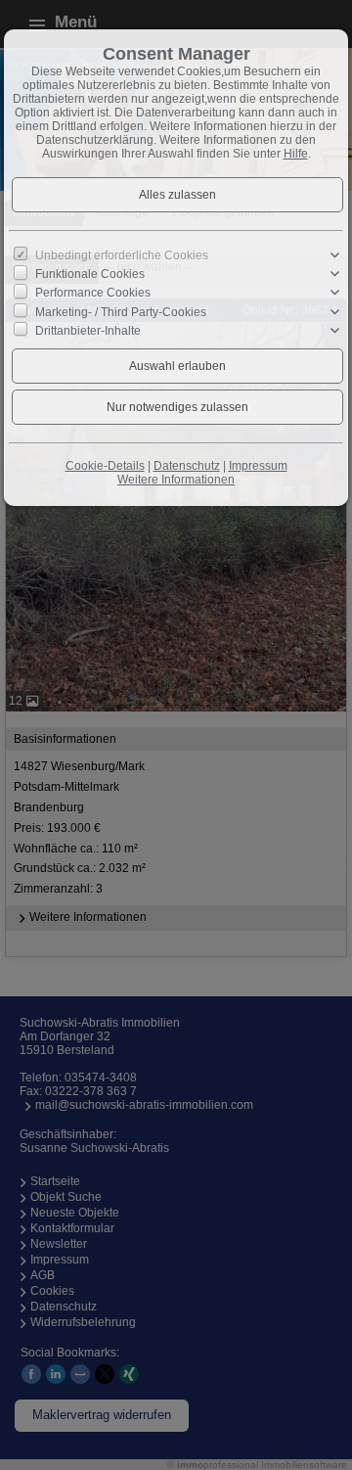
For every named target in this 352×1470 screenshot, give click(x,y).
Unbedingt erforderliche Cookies (121, 255)
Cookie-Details (105, 466)
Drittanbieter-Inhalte (88, 331)
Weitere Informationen (176, 479)
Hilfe (296, 154)
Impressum (258, 466)
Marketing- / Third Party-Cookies (120, 311)
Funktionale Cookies (90, 274)
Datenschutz (187, 466)
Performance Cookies (93, 292)
